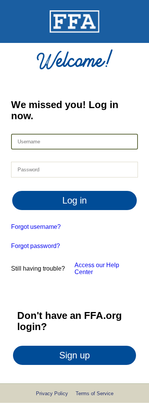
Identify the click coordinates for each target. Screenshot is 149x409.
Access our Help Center (96, 268)
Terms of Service (94, 393)
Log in (74, 200)
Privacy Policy (52, 393)
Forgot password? (35, 246)
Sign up (74, 355)
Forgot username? (36, 226)
